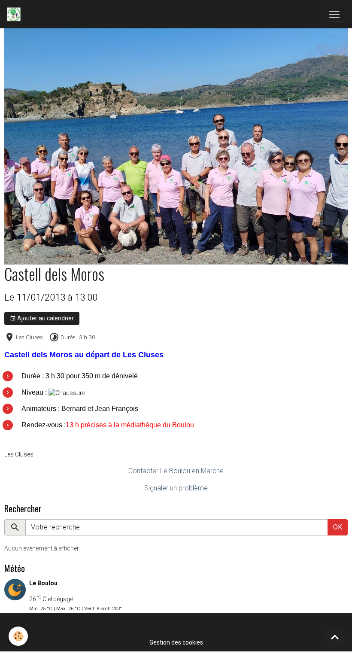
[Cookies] (18, 636)
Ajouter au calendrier (45, 318)
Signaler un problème (176, 488)
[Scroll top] (335, 637)
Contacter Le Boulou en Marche (176, 471)
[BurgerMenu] (334, 14)
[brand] (15, 14)
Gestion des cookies (176, 642)
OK (337, 527)
